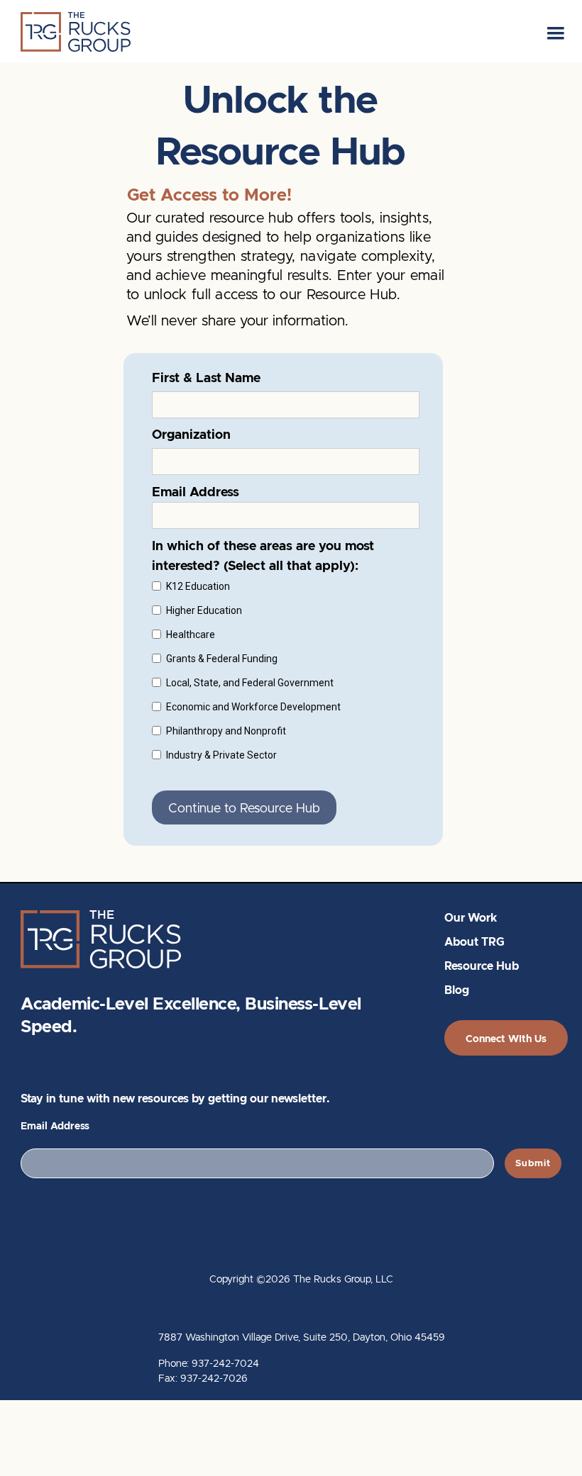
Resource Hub (481, 967)
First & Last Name (206, 378)
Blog (456, 991)
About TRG (474, 943)
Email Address (55, 1126)
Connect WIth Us (506, 1039)
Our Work (470, 918)
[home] (76, 32)
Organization (191, 435)
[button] (555, 31)
